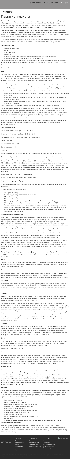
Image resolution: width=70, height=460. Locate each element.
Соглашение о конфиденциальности (56, 456)
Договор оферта (47, 448)
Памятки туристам (34, 442)
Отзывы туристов (34, 441)
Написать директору (48, 446)
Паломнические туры (35, 446)
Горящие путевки (19, 442)
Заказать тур (46, 442)
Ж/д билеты (18, 449)
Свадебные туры (33, 444)
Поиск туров (18, 441)
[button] (37, 7)
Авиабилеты (18, 448)
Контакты (45, 441)
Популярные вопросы (49, 444)
